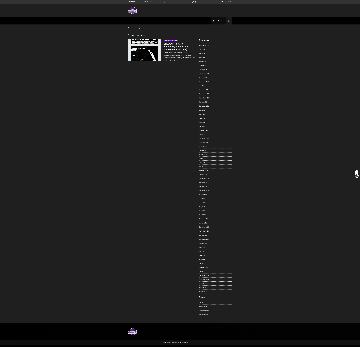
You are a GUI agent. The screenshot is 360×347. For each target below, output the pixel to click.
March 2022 (202, 166)
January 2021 (203, 223)
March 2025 (202, 61)
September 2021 (204, 191)
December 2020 (204, 227)
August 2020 (203, 243)
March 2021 (202, 215)
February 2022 (203, 170)
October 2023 (203, 102)
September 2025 (204, 45)
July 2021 (202, 199)
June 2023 (202, 114)
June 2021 (202, 203)
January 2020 (203, 271)
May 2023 (202, 118)
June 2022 (202, 162)
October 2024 (203, 78)
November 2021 (204, 182)
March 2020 (202, 263)
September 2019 (204, 287)
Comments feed (204, 310)
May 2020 (202, 255)
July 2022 (202, 158)
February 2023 (203, 130)
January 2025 (203, 70)
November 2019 (204, 279)
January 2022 (203, 174)
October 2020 (203, 235)
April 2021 (202, 211)
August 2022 (203, 154)
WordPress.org (203, 314)
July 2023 (202, 110)
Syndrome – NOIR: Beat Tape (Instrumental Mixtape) (151, 2)
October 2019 (203, 283)
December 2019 (204, 275)
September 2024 (204, 82)
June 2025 (202, 49)
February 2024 (203, 90)
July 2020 (202, 247)
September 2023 (204, 106)
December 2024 (204, 74)
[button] (193, 2)
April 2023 (202, 122)
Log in (201, 302)
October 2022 (203, 146)
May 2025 (202, 53)
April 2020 (202, 259)
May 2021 (202, 207)
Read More (167, 62)
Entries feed (203, 306)
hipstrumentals (169, 52)
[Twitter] (218, 20)
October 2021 (203, 186)
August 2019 (203, 291)
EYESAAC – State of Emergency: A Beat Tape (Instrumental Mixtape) (176, 46)
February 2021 (203, 219)
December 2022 (204, 138)
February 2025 (203, 65)
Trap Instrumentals (171, 40)
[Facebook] (213, 20)
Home (132, 28)
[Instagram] (221, 20)
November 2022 (204, 142)
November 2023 (204, 98)
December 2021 (204, 178)
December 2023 (204, 94)
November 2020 (204, 231)
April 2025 (202, 57)
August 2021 (203, 195)
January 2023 (203, 134)
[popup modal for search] (229, 20)
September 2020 (204, 239)
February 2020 (203, 267)
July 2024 (202, 86)
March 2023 (202, 126)
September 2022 (204, 150)
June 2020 (202, 251)
